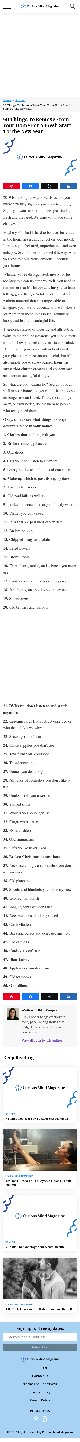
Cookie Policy (40, 1400)
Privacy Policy (40, 1392)
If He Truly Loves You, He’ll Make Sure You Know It (38, 1309)
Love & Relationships (19, 1176)
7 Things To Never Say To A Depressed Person (36, 1118)
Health (10, 1242)
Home (7, 100)
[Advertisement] (40, 55)
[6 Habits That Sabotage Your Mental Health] (40, 1216)
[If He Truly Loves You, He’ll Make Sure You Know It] (40, 1278)
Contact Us (40, 1376)
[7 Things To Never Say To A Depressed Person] (40, 1087)
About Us (40, 1368)
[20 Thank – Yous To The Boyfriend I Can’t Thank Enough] (40, 1150)
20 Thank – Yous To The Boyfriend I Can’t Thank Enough (38, 1182)
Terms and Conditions (40, 1384)
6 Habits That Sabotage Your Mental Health (34, 1247)
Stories (20, 100)
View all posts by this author (42, 1040)
